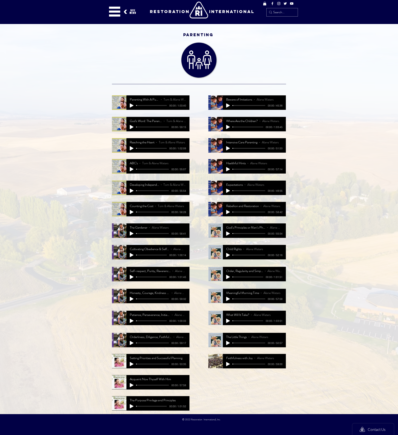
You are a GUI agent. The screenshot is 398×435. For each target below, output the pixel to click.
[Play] (131, 105)
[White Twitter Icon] (285, 3)
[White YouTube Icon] (292, 3)
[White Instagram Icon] (279, 3)
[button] (264, 3)
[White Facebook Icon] (272, 3)
